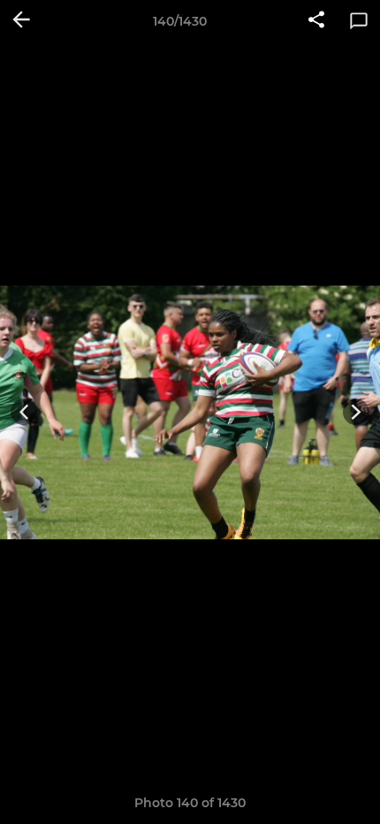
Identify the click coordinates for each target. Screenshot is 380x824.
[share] (316, 21)
